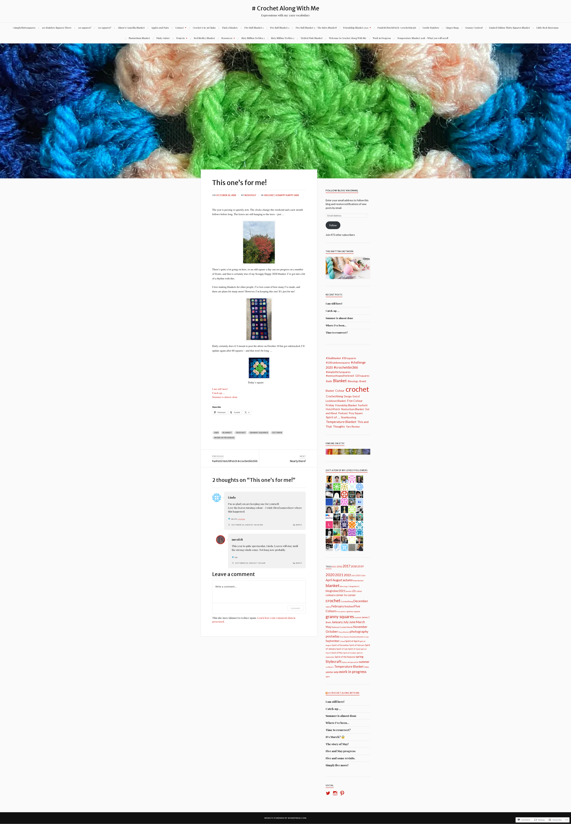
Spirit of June (354, 649)
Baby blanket (358, 580)
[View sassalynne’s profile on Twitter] (328, 793)
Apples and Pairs (160, 27)
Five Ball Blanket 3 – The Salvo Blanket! (316, 27)
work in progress (224, 438)
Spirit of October (349, 653)
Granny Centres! (474, 27)
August (337, 580)
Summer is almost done (224, 397)
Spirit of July (342, 649)
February (337, 606)
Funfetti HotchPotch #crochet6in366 (397, 27)
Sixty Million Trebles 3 (282, 38)
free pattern (341, 611)
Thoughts (339, 426)
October (277, 432)
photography (359, 631)
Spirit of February (357, 645)
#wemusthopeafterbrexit (340, 375)
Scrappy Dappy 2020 (287, 195)
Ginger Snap (452, 27)
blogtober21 (354, 586)
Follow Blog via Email (342, 190)
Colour (340, 390)
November (360, 627)
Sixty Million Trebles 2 (253, 38)
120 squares (362, 375)
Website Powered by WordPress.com (285, 818)
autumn (348, 580)
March (360, 622)
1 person (241, 519)
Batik (329, 381)
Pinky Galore (163, 38)
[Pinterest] (343, 793)
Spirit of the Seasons (345, 656)
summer (364, 661)
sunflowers (330, 667)
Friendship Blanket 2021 (355, 27)
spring (359, 656)
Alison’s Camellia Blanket (131, 27)
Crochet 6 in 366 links (204, 27)
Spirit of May (337, 653)
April (329, 580)
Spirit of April (352, 641)
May (328, 627)
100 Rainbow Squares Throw (57, 27)
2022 (347, 575)
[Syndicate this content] (327, 693)
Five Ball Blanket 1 (253, 27)
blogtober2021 (335, 591)
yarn (328, 676)
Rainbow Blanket (357, 637)
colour (359, 591)
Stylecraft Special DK (350, 662)
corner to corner (345, 595)
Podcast (343, 413)
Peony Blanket (343, 632)
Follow (333, 225)
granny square (353, 611)
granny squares (259, 432)
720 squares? (104, 27)
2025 (358, 575)
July (346, 622)
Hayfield (357, 617)
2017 (346, 566)
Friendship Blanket (346, 405)
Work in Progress (382, 38)
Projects (180, 38)
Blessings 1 (344, 586)
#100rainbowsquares (338, 362)
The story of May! (337, 744)
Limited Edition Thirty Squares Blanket (509, 27)
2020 (216, 432)
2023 (353, 575)
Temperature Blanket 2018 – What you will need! (422, 38)
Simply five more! (337, 765)
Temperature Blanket (341, 422)
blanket (227, 432)
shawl (342, 641)
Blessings (353, 381)
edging (328, 607)
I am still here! (220, 389)
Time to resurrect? (337, 332)
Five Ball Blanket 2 (279, 27)
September (333, 641)
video (366, 667)
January (337, 622)
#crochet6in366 (346, 367)
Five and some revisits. (340, 758)
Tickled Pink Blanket (312, 38)
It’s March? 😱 (335, 737)
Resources (226, 38)
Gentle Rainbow (431, 27)
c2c (354, 591)
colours (330, 595)
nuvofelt (250, 195)
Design (348, 396)
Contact (179, 27)
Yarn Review (353, 426)
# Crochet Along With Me (285, 8)
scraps (366, 637)
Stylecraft (334, 661)
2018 (354, 566)
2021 (339, 575)
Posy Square (356, 413)
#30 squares (349, 358)
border (348, 591)
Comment (295, 608)
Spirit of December (340, 645)
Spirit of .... (333, 417)
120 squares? (84, 27)
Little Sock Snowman (548, 27)
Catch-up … (218, 393)
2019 (360, 566)
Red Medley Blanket (204, 38)
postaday (332, 636)
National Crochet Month (342, 627)
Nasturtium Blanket (139, 38)
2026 (363, 575)
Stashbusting (348, 417)
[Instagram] (336, 793)
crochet (269, 195)
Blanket (340, 380)
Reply (299, 525)
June (352, 622)
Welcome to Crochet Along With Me (347, 38)
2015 (334, 566)
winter (329, 672)
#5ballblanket (333, 358)
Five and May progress (341, 751)
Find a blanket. (230, 27)
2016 (339, 566)
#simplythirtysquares (24, 27)
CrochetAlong (334, 396)
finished (349, 606)
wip (336, 672)
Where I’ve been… (336, 325)
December (360, 601)
